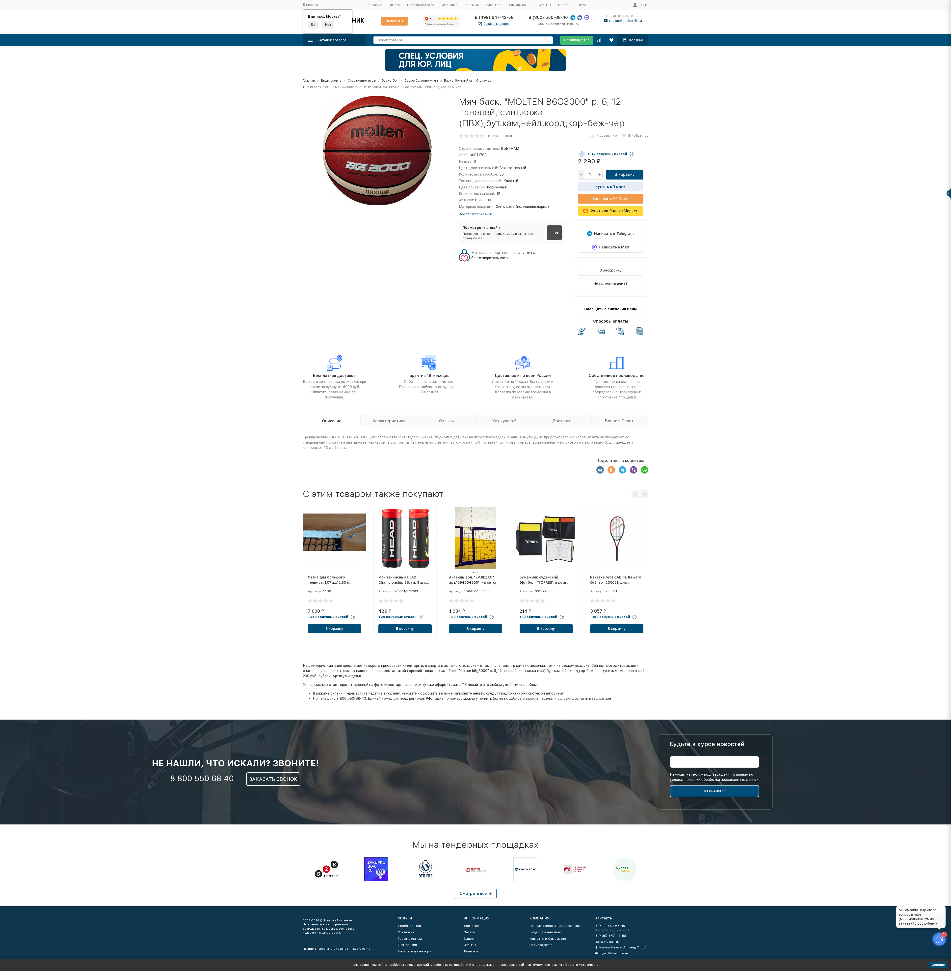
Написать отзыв (499, 136)
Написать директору (414, 951)
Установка (449, 5)
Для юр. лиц (407, 945)
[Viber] (633, 470)
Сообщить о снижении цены (610, 309)
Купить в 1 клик (610, 186)
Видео (563, 5)
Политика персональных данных (325, 948)
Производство (577, 40)
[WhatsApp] (644, 470)
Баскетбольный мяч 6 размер (467, 80)
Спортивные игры (362, 80)
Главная (309, 80)
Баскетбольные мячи (421, 80)
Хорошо (938, 965)
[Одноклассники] (611, 470)
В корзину (625, 174)
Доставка (373, 5)
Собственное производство (617, 375)
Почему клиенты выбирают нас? (555, 926)
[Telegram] (622, 470)
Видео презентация (545, 932)
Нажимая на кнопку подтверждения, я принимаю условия (714, 777)
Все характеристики (475, 214)
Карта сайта (361, 948)
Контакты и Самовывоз (483, 5)
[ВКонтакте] (600, 470)
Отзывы (545, 5)
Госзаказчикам (410, 939)
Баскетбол (390, 80)
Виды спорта (331, 80)
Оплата (394, 5)
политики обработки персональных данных (722, 780)
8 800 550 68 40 (202, 778)
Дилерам (471, 951)
